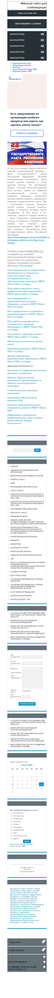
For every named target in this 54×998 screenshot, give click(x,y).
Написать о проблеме (27, 133)
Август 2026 (27, 765)
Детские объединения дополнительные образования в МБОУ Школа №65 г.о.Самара (27, 359)
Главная (20, 13)
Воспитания (26, 265)
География (17, 827)
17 (13, 784)
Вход (35, 13)
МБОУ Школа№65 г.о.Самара (28, 24)
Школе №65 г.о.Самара (19, 284)
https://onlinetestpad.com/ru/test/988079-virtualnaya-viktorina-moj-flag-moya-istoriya (28, 240)
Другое (16, 839)
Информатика (18, 830)
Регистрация (28, 13)
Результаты (14, 844)
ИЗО (15, 833)
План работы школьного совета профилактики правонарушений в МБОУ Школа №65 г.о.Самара (24, 291)
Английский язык (20, 836)
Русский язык (18, 816)
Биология (17, 822)
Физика (16, 824)
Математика (18, 813)
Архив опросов (27, 844)
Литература (18, 819)
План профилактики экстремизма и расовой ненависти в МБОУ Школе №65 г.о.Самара (25, 314)
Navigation (17, 34)
